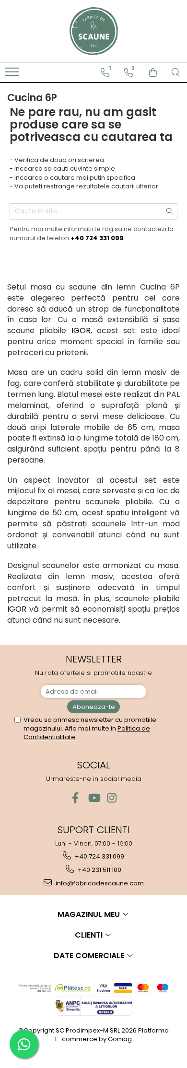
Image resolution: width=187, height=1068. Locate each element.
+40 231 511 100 (98, 869)
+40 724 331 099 (98, 856)
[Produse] (13, 75)
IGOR (81, 330)
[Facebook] (75, 797)
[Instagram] (112, 797)
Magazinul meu (90, 914)
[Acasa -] (93, 31)
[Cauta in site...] (176, 72)
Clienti (90, 934)
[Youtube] (93, 797)
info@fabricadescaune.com (99, 883)
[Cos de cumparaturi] (153, 72)
